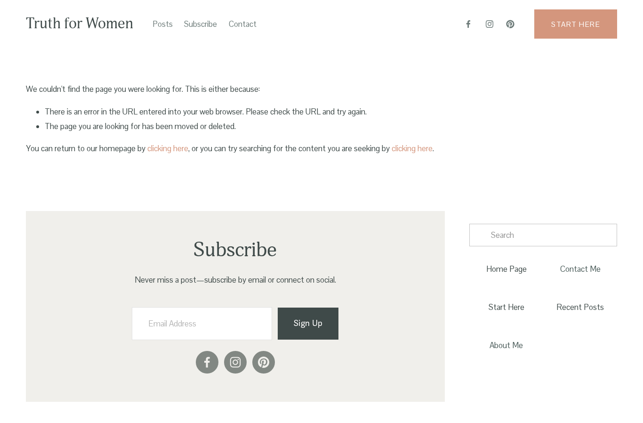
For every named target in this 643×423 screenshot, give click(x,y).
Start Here (575, 24)
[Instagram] (489, 24)
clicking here (167, 148)
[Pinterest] (510, 24)
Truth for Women (79, 24)
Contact (243, 24)
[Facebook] (468, 24)
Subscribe (200, 24)
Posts (163, 24)
